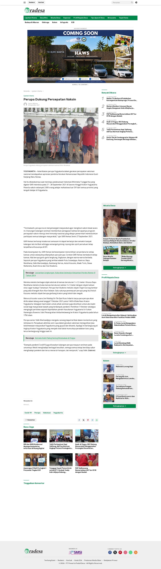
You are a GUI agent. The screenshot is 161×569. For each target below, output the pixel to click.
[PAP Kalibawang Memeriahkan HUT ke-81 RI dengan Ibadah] (86, 459)
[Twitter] (115, 552)
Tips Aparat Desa (97, 18)
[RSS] (135, 552)
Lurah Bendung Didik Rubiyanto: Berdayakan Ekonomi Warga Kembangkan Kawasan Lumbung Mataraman (125, 344)
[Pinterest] (120, 552)
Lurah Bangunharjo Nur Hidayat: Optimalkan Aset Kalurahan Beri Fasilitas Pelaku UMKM (119, 316)
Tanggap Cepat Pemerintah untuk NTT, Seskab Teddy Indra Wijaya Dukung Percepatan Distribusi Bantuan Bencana (60, 470)
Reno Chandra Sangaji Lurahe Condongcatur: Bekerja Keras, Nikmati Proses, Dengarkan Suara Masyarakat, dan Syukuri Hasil (124, 334)
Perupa (37, 413)
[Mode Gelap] (136, 2)
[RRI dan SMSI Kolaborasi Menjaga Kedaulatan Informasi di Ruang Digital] (35, 435)
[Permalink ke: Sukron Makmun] (25, 104)
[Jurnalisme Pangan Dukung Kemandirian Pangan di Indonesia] (108, 388)
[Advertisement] (61, 209)
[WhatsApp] (130, 552)
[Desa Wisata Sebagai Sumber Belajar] (110, 250)
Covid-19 (28, 413)
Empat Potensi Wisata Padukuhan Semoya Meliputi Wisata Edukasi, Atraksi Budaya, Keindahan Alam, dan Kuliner (119, 241)
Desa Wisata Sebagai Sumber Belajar (109, 258)
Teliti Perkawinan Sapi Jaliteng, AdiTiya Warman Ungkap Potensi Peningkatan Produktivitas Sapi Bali (60, 446)
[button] (132, 2)
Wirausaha (112, 18)
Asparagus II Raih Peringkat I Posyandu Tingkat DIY (35, 469)
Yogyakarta (58, 413)
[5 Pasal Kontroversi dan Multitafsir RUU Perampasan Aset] (108, 398)
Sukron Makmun (33, 103)
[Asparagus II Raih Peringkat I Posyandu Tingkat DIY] (35, 459)
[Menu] (25, 2)
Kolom (54, 22)
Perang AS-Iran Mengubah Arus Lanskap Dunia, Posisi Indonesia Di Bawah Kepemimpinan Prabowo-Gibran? (126, 378)
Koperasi (66, 18)
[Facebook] (110, 552)
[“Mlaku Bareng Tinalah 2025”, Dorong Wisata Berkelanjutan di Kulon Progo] (128, 250)
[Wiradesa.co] (34, 10)
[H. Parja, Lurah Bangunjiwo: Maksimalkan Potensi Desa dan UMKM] (107, 325)
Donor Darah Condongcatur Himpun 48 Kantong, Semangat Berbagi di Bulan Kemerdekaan (122, 139)
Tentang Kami (49, 560)
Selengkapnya (119, 268)
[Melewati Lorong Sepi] (108, 368)
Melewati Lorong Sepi (124, 367)
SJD (72, 22)
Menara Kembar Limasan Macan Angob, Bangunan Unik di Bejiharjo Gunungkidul (120, 107)
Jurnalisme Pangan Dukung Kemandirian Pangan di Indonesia (124, 387)
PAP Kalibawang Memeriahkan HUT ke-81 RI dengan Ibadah (85, 470)
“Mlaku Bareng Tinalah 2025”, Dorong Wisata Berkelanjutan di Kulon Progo (127, 259)
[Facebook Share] (79, 420)
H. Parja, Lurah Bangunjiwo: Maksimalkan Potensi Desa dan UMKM (125, 324)
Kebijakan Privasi (110, 560)
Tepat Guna (123, 18)
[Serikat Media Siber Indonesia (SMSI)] (75, 552)
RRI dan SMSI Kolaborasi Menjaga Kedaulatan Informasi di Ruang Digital (34, 446)
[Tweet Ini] (83, 420)
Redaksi (32, 2)
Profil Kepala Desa (80, 18)
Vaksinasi (47, 413)
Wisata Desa (55, 18)
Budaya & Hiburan (32, 22)
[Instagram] (125, 552)
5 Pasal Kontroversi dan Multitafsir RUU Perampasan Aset (125, 397)
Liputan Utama (31, 18)
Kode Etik (78, 560)
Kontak (41, 2)
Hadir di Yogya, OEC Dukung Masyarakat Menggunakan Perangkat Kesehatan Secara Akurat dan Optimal (86, 446)
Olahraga (45, 22)
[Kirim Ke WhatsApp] (96, 420)
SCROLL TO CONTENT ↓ (80, 84)
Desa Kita (44, 18)
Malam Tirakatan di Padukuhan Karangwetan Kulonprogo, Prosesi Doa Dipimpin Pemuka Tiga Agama (122, 99)
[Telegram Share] (92, 420)
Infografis (64, 22)
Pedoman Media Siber (92, 560)
